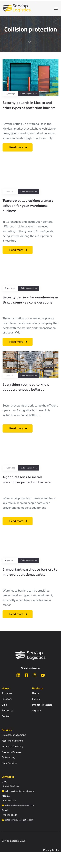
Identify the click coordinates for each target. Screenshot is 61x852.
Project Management (14, 735)
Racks (35, 693)
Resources (7, 710)
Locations (7, 699)
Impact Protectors (42, 704)
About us (7, 693)
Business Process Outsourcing (11, 755)
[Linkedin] (18, 675)
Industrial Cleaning (12, 746)
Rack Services (9, 763)
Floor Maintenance (12, 740)
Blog (4, 704)
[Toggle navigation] (48, 8)
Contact (6, 716)
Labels (36, 699)
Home (5, 688)
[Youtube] (43, 675)
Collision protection (29, 94)
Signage (37, 710)
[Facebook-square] (26, 675)
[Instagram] (35, 675)
